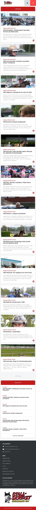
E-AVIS (4, 466)
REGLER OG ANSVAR (8, 471)
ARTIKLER (5, 468)
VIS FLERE (18, 376)
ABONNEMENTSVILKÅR (8, 473)
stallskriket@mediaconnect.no (12, 449)
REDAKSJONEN (6, 460)
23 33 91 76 (7, 451)
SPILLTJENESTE (6, 463)
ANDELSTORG (6, 458)
